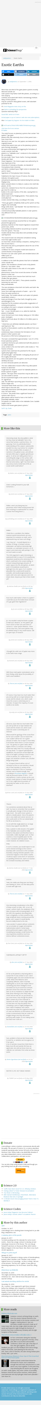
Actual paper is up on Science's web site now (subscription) (20, 117)
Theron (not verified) (16, 683)
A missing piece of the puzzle (11, 1235)
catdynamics (7, 58)
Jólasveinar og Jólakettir (9, 1270)
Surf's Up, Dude (6, 408)
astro (9, 415)
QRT (3, 1226)
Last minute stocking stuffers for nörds (15, 1281)
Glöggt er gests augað (9, 1253)
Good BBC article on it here (10, 114)
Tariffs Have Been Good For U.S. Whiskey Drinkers (20, 1189)
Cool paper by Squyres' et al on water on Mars (20, 120)
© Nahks (4, 130)
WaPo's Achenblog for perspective (15, 109)
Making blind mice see (9, 1313)
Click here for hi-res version (10, 128)
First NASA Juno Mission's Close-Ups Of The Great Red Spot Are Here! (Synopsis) (20, 1357)
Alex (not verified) (17, 962)
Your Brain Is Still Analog (11, 1193)
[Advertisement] (20, 23)
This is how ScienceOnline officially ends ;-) (16, 1335)
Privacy (32, 1388)
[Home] (12, 51)
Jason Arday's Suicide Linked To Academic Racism (20, 1214)
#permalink (29, 475)
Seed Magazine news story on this (15, 106)
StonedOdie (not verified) (14, 1027)
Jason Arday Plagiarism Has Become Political (18, 1212)
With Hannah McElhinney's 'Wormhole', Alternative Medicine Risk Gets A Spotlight (20, 1196)
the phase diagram (21, 773)
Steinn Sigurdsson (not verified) (16, 1059)
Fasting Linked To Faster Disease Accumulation (19, 1191)
